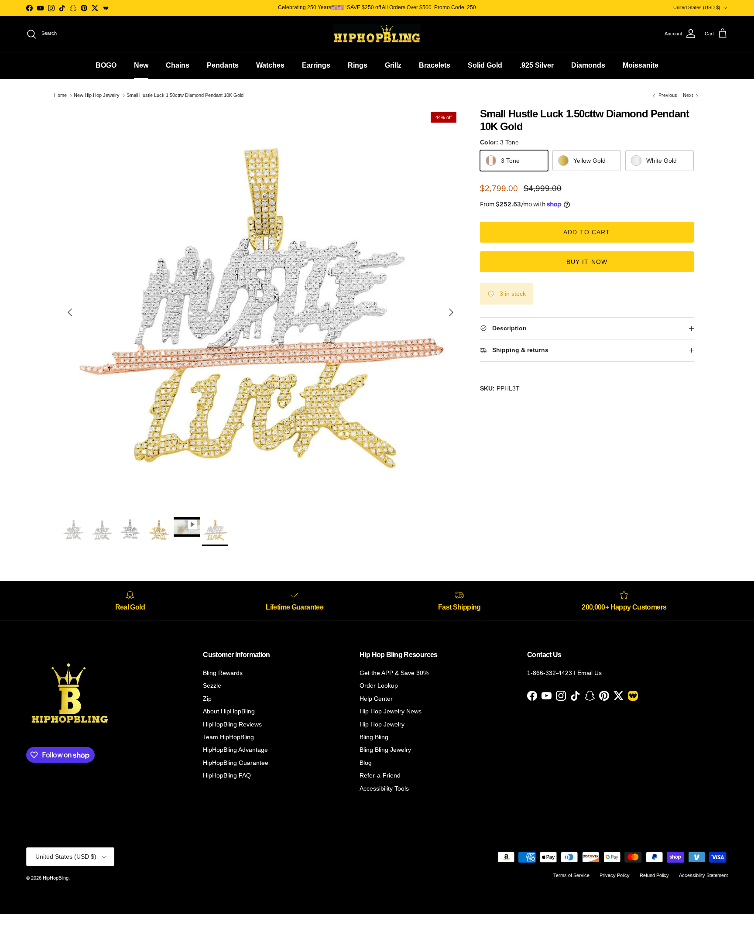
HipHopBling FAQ (227, 775)
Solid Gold (485, 65)
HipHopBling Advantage (235, 749)
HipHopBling (56, 877)
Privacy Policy (615, 875)
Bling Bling (374, 736)
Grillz (393, 65)
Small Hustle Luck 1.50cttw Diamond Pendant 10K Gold (185, 95)
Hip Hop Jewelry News (391, 711)
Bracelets (434, 65)
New (141, 65)
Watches (270, 65)
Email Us (589, 672)
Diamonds (588, 65)
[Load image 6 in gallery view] (260, 308)
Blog (366, 762)
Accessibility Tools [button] (384, 788)
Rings (357, 65)
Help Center (376, 698)
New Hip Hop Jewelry (97, 95)
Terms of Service (571, 875)
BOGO (106, 65)
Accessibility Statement (703, 875)
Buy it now (586, 261)
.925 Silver (537, 65)
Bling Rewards (223, 672)
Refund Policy (654, 875)
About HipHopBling (229, 711)
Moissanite (640, 65)
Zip (207, 698)
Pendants (223, 65)
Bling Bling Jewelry (385, 749)
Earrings (316, 65)
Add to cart (586, 232)
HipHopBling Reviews (232, 724)
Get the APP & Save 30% (394, 672)
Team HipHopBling (228, 736)
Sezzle (212, 685)
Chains (177, 65)
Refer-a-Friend (380, 775)
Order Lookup (379, 685)
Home (60, 95)
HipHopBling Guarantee (235, 762)
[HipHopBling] (377, 33)
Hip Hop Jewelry (382, 724)
